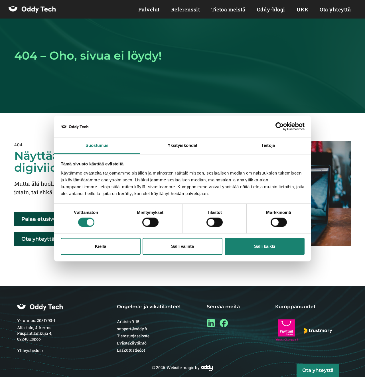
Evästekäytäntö (132, 343)
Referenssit (185, 9)
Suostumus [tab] (97, 145)
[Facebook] (224, 323)
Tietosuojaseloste (133, 336)
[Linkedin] (211, 323)
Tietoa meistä (228, 9)
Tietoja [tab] (268, 145)
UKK (303, 9)
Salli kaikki (264, 246)
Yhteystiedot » (30, 350)
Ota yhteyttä (335, 9)
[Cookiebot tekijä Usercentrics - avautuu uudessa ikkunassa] (280, 126)
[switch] (150, 222)
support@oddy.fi (132, 328)
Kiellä (100, 246)
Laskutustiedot (131, 350)
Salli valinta (182, 246)
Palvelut (149, 9)
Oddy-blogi (271, 9)
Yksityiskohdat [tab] (182, 145)
